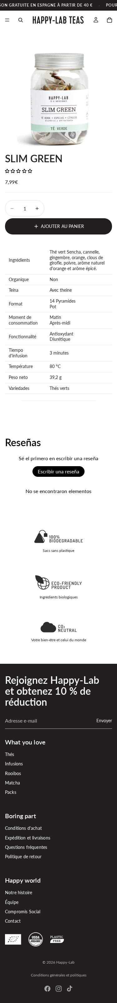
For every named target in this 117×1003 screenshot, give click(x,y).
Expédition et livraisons (27, 837)
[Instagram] (58, 988)
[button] (18, 171)
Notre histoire (18, 892)
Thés (9, 754)
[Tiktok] (69, 988)
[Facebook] (47, 988)
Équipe (11, 902)
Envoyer (104, 720)
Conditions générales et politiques (58, 975)
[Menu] (7, 20)
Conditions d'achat (23, 828)
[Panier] (109, 20)
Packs (10, 792)
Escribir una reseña (58, 471)
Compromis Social (23, 911)
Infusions (14, 764)
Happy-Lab (65, 962)
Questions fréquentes (26, 847)
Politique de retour (23, 856)
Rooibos (13, 773)
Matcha (12, 782)
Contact (13, 921)
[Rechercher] (20, 20)
